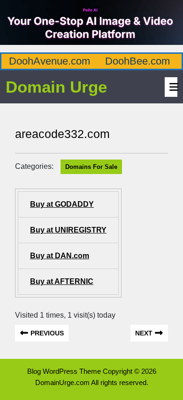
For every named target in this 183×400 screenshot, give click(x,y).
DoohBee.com (137, 61)
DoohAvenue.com (49, 61)
